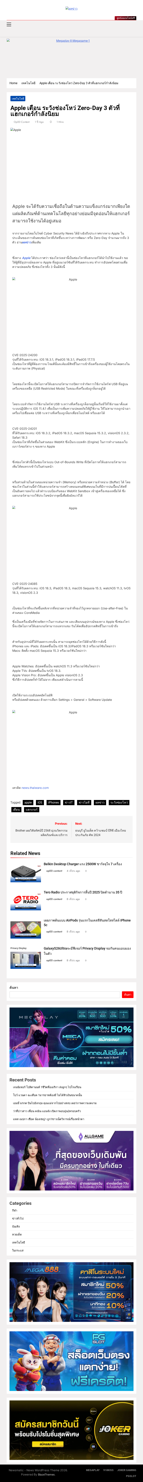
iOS (40, 802)
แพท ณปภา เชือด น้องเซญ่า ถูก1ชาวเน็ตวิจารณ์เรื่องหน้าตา (48, 1119)
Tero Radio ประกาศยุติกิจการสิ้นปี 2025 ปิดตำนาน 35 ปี (83, 892)
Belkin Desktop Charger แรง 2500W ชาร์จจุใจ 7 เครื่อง (83, 864)
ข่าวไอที (84, 802)
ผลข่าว (26, 242)
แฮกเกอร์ (32, 809)
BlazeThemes (46, 1474)
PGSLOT (131, 1476)
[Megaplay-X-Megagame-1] (71, 56)
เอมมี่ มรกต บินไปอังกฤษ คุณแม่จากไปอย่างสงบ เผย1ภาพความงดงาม (55, 1103)
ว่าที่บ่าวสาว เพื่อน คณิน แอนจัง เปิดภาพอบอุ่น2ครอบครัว (47, 1111)
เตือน (16, 809)
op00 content (21, 122)
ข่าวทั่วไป (17, 1218)
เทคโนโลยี (18, 99)
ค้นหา (13, 987)
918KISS (108, 1470)
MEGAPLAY (93, 1470)
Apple (26, 258)
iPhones (53, 802)
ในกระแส (17, 1250)
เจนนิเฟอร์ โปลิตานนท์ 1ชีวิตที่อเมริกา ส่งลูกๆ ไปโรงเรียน (47, 1087)
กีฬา (14, 1210)
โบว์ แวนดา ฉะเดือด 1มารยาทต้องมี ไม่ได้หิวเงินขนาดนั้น (47, 1095)
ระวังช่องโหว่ (119, 802)
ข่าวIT (69, 802)
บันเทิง (16, 1226)
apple (28, 802)
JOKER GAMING (126, 1470)
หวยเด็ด (17, 1234)
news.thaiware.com (35, 788)
